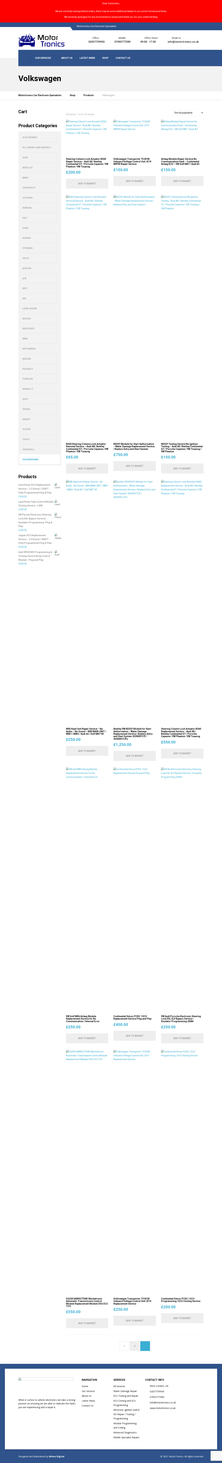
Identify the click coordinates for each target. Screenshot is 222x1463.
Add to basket (87, 183)
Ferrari (27, 207)
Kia (24, 298)
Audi (25, 157)
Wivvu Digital (56, 1456)
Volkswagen (30, 459)
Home (85, 1386)
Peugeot (27, 368)
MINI (25, 338)
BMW (25, 177)
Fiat (24, 217)
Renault (27, 388)
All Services (119, 1386)
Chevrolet (29, 187)
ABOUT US (66, 58)
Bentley (27, 167)
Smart (26, 419)
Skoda (26, 409)
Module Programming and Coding (125, 1425)
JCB (24, 278)
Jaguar (26, 268)
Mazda (26, 318)
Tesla (26, 439)
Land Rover (29, 308)
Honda (26, 237)
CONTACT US (123, 58)
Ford (25, 227)
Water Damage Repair (125, 1391)
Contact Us (87, 1405)
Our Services (88, 1391)
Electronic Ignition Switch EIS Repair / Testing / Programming (126, 1414)
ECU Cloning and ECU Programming (124, 1403)
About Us (86, 1395)
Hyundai (27, 248)
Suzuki (26, 429)
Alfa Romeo (29, 137)
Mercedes (28, 328)
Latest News (88, 1400)
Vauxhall (28, 449)
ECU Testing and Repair (125, 1395)
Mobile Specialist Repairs (126, 1437)
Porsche (27, 378)
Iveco (25, 258)
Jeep (24, 288)
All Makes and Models (36, 147)
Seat (25, 398)
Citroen (27, 197)
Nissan (26, 358)
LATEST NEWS (87, 58)
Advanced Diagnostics (125, 1432)
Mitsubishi (28, 348)
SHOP (105, 58)
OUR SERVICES (43, 58)
